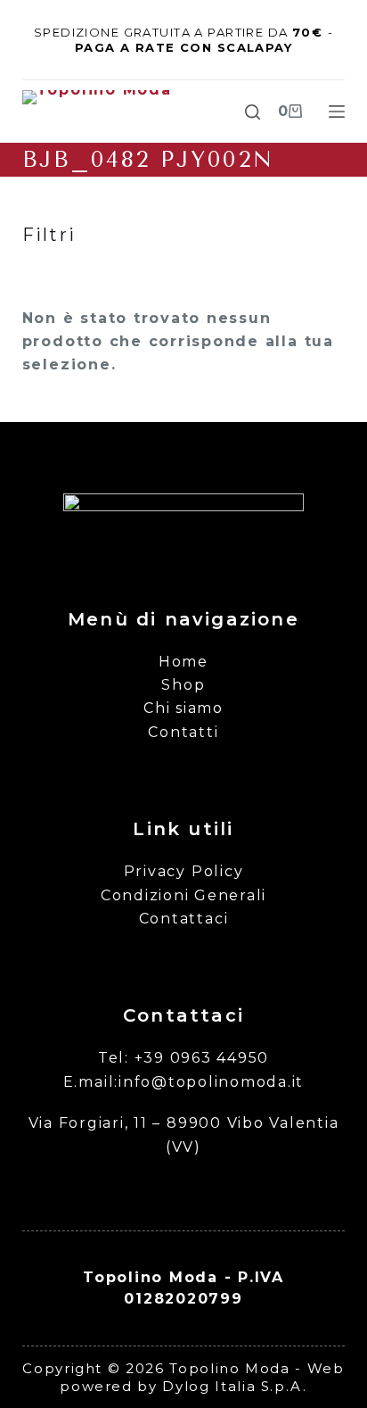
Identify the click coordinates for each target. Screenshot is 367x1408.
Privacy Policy (184, 871)
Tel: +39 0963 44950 (183, 1057)
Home (183, 661)
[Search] (252, 112)
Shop (183, 684)
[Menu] (337, 112)
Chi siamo (183, 708)
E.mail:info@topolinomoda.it (184, 1081)
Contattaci (184, 918)
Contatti (183, 732)
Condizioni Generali (183, 895)
